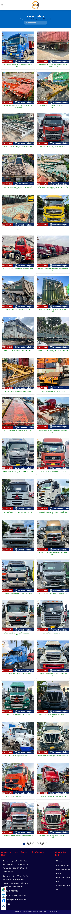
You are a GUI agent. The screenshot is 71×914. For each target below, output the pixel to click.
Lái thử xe (59, 861)
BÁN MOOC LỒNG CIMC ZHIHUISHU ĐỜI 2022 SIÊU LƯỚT (53, 310)
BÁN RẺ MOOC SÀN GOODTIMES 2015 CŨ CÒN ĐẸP (18, 430)
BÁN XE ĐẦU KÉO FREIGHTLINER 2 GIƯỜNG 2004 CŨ (18, 553)
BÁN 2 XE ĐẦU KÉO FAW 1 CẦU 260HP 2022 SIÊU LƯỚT (18, 269)
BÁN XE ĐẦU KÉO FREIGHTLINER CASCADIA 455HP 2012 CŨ (53, 553)
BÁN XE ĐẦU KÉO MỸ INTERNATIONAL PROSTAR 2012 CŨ (53, 756)
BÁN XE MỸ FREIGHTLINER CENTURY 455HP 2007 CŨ (18, 835)
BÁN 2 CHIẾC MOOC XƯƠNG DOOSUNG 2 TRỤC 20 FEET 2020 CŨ (18, 106)
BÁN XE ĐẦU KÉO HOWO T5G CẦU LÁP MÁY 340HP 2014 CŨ (18, 633)
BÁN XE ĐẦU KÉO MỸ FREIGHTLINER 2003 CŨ (18, 714)
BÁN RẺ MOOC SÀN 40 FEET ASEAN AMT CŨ (53, 391)
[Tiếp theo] (47, 844)
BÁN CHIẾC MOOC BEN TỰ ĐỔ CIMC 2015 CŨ (18, 309)
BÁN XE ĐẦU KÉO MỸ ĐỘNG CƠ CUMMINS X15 (18, 674)
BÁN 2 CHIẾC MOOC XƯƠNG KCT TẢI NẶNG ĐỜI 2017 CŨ (18, 147)
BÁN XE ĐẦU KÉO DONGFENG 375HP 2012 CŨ (53, 471)
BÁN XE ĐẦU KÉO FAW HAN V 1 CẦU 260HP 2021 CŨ (18, 512)
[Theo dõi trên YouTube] (9, 904)
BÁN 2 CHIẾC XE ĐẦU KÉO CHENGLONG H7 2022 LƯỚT (53, 147)
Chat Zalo (4, 897)
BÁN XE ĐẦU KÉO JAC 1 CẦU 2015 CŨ (53, 633)
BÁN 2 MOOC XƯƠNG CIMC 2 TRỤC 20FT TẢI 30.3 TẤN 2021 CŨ (53, 188)
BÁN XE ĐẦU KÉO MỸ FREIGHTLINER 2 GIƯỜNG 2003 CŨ (53, 674)
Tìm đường (3, 891)
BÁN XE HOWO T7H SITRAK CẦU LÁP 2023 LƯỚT (18, 796)
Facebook (4, 902)
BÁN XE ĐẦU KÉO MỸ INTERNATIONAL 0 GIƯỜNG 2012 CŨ (53, 715)
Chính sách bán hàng (62, 865)
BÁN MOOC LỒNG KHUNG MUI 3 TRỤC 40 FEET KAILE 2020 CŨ (18, 351)
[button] (4, 5)
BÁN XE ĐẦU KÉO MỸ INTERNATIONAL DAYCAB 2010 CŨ (18, 756)
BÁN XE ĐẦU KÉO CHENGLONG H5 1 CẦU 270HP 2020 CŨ (18, 472)
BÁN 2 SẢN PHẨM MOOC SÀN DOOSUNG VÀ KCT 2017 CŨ (18, 228)
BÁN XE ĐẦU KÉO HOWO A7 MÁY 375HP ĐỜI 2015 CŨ (18, 594)
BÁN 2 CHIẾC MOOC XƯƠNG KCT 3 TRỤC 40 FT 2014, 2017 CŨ (53, 106)
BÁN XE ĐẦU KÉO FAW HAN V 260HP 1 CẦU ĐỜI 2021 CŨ (53, 512)
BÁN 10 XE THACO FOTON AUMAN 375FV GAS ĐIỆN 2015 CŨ (18, 65)
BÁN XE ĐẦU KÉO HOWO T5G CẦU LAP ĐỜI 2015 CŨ (53, 594)
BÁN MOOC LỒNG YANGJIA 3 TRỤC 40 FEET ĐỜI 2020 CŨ (53, 351)
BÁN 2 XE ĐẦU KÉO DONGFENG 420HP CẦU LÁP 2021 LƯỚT (53, 228)
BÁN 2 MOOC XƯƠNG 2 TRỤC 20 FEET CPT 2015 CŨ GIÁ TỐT (18, 188)
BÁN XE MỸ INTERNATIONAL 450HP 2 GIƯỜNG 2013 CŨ (53, 836)
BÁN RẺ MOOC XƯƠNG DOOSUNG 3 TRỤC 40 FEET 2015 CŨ (53, 431)
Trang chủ (22, 19)
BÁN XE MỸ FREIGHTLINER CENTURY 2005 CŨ (53, 796)
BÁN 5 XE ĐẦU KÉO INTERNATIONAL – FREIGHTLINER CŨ (53, 269)
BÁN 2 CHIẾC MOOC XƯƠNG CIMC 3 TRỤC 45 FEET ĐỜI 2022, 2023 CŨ (53, 65)
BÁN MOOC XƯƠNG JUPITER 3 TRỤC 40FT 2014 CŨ (18, 391)
